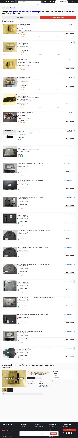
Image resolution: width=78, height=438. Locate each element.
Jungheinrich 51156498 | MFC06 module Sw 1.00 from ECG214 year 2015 (32, 314)
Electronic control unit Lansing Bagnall (25, 112)
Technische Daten (30, 378)
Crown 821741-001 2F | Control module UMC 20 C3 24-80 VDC (30, 163)
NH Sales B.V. (20, 154)
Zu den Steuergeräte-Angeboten (57, 17)
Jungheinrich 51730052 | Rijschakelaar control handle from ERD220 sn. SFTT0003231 (35, 348)
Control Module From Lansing (23, 77)
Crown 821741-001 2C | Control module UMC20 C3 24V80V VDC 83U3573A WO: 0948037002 (36, 297)
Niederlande (42, 385)
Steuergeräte (5, 7)
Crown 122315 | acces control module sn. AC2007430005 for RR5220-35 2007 (33, 264)
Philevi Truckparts (21, 137)
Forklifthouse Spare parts (22, 171)
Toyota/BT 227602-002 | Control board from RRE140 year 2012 (30, 180)
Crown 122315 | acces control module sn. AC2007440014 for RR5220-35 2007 (33, 230)
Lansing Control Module (22, 59)
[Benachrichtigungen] (51, 1)
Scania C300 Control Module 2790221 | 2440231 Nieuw (28, 130)
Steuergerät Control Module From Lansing (23, 12)
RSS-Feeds (51, 436)
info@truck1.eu (66, 426)
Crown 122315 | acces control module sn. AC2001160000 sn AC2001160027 (33, 247)
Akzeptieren (53, 433)
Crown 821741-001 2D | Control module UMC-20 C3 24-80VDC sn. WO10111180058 (34, 281)
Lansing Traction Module (22, 42)
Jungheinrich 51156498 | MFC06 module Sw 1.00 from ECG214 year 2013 (32, 213)
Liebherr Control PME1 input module (24, 146)
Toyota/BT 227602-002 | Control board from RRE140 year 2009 (30, 197)
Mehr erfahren (41, 434)
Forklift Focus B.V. (24, 32)
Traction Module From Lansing (23, 24)
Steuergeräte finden (20, 17)
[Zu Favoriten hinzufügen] (74, 25)
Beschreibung (38, 378)
